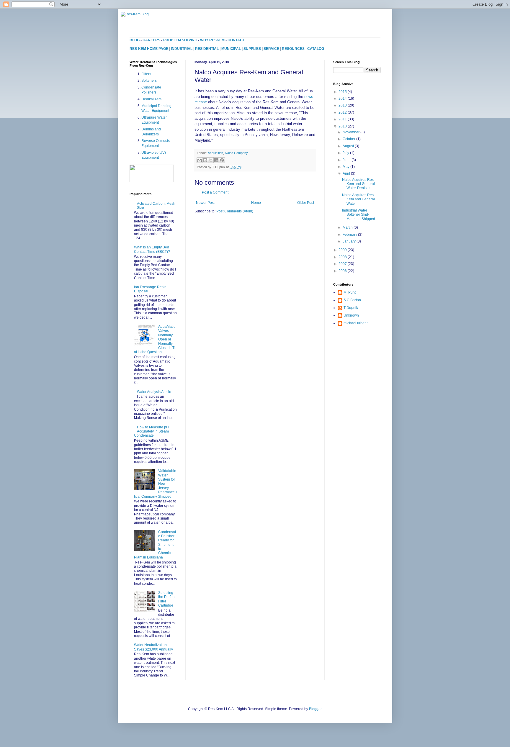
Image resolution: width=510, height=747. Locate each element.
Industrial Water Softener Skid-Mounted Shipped (358, 214)
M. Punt (350, 292)
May (346, 167)
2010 (343, 126)
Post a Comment (215, 192)
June (347, 160)
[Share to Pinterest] (222, 160)
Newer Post (205, 203)
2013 (343, 105)
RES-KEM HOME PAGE (149, 49)
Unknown (351, 315)
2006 (343, 271)
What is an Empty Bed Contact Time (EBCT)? (152, 249)
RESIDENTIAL (207, 49)
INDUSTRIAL (181, 49)
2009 (343, 250)
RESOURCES (293, 49)
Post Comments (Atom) (234, 211)
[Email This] (199, 160)
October (349, 139)
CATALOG (315, 49)
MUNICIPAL (231, 49)
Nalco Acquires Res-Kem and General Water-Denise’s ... (358, 184)
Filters (146, 74)
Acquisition (215, 153)
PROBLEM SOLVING (180, 40)
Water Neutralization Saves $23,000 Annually (153, 647)
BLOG (135, 40)
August (349, 146)
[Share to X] (211, 160)
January (350, 241)
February (350, 234)
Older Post (305, 203)
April (347, 173)
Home (256, 203)
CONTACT (236, 40)
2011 (343, 119)
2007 (343, 264)
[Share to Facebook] (216, 160)
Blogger (315, 709)
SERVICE (271, 49)
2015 (343, 92)
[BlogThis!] (205, 160)
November (351, 132)
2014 (343, 98)
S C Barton (352, 300)
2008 (343, 257)
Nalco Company (236, 153)
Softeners (149, 80)
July (346, 153)
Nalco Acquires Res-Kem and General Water (358, 199)
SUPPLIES (252, 49)
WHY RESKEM (212, 40)
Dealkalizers (151, 99)
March (348, 227)
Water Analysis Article (154, 392)
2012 (343, 112)
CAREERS (151, 40)
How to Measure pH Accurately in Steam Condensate (151, 431)
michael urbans (356, 323)
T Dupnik (351, 308)
